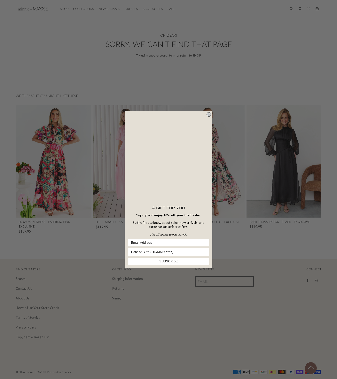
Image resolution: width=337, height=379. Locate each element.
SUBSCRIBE (168, 261)
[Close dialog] (209, 114)
